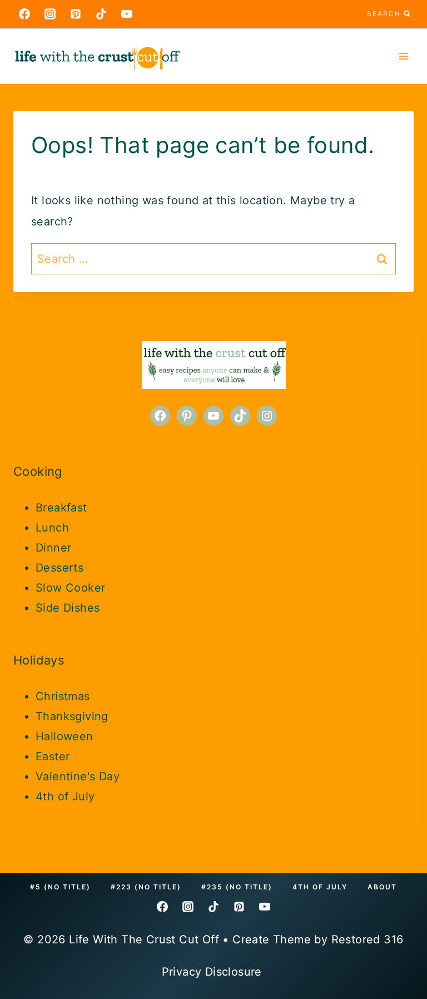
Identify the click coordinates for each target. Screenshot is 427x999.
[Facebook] (24, 14)
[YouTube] (127, 14)
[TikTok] (101, 14)
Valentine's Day (78, 776)
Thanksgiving (72, 716)
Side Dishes (68, 607)
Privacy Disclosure (214, 971)
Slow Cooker (70, 587)
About (382, 887)
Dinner (53, 547)
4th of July (65, 796)
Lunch (52, 527)
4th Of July (319, 887)
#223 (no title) (146, 887)
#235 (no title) (236, 887)
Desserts (59, 567)
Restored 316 (367, 939)
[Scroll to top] (399, 843)
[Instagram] (50, 14)
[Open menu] (403, 56)
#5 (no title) (60, 887)
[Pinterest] (75, 14)
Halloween (64, 736)
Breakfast (61, 507)
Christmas (63, 696)
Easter (52, 756)
